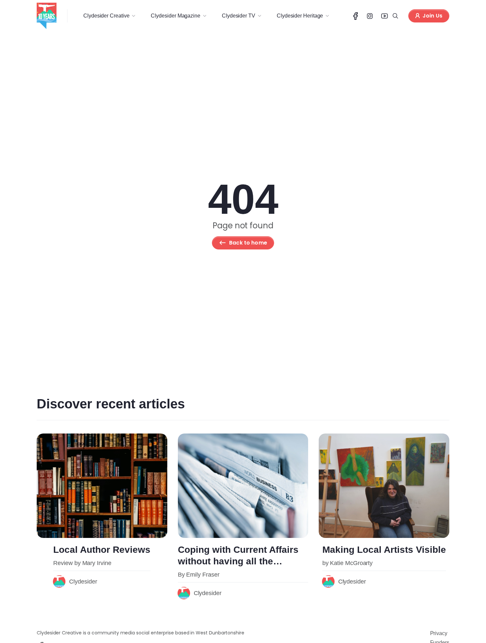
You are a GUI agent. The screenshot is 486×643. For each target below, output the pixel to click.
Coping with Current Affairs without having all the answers (238, 561)
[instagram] (370, 16)
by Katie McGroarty (347, 563)
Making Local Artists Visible (384, 550)
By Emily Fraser (199, 574)
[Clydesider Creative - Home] (47, 16)
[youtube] (384, 16)
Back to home (248, 242)
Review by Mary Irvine (82, 563)
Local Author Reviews (101, 550)
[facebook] (355, 16)
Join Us (432, 15)
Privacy (438, 633)
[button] (109, 15)
